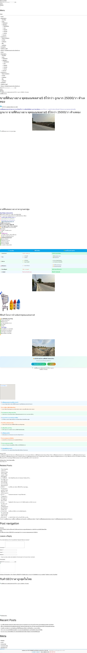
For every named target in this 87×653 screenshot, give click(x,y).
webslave (9, 106)
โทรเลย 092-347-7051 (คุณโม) (39, 364)
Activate (5, 31)
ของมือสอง (4, 45)
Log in (1, 3)
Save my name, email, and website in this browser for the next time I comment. (18, 557)
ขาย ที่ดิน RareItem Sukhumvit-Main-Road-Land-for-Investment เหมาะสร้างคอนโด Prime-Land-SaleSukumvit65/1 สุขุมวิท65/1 (27, 624)
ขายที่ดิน (13, 518)
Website (1, 554)
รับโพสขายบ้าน (3, 460)
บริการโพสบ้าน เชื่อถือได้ (15, 574)
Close (1, 14)
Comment (2, 547)
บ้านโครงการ (3, 36)
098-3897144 (52, 651)
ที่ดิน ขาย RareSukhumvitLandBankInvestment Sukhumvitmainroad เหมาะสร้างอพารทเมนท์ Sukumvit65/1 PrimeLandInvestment (27, 626)
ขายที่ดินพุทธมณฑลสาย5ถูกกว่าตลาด (46, 518)
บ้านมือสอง (4, 41)
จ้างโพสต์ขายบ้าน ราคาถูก (26, 574)
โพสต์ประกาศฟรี (4, 48)
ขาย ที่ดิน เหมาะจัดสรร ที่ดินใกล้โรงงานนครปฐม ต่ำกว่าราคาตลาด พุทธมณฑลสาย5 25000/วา (19, 531)
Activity (5, 33)
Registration (3, 18)
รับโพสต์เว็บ (3, 46)
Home (2, 16)
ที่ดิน (3, 43)
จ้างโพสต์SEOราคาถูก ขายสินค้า (38, 574)
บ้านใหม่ (3, 39)
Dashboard (5, 22)
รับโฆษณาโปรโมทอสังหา (5, 574)
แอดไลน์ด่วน (52, 364)
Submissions (6, 26)
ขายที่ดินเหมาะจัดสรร (31, 518)
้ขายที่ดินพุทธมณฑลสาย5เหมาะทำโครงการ (63, 518)
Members (5, 24)
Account (4, 34)
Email (1, 552)
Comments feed (4, 645)
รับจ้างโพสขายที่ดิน (11, 460)
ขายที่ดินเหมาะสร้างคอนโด (20, 518)
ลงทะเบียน (4, 19)
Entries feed (3, 644)
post (5, 27)
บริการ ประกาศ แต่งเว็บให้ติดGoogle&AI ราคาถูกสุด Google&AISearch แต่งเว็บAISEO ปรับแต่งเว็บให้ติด (21, 629)
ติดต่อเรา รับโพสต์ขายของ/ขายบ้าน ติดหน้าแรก (10, 50)
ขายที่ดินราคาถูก (3, 93)
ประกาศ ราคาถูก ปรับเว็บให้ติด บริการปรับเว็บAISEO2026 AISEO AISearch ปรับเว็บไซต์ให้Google (20, 631)
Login (3, 21)
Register (2, 5)
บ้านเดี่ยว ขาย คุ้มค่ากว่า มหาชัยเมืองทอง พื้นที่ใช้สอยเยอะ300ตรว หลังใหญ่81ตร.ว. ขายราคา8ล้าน (20, 628)
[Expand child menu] (6, 18)
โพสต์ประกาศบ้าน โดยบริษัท (51, 574)
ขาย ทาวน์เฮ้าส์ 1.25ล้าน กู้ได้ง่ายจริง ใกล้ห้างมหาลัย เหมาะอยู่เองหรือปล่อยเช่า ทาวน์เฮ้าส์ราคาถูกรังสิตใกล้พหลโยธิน (23, 528)
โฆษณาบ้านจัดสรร (5, 38)
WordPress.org (4, 647)
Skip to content (3, 0)
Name (1, 549)
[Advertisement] (6, 599)
